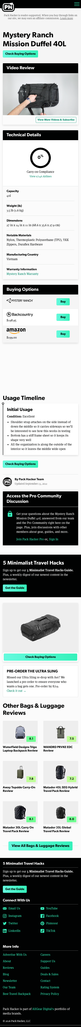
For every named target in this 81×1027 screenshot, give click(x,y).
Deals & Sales (49, 974)
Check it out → (16, 691)
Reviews (8, 968)
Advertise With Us (15, 955)
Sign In (53, 539)
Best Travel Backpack (17, 994)
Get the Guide (14, 588)
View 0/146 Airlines (41, 176)
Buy (63, 301)
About (7, 961)
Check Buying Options (20, 53)
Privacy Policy (49, 994)
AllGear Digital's (43, 1009)
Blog (6, 974)
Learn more (66, 18)
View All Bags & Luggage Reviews (40, 846)
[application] (40, 94)
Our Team (9, 987)
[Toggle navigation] (76, 4)
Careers (45, 955)
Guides (45, 968)
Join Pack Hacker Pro (30, 539)
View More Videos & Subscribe (56, 120)
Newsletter (10, 981)
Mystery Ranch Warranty (22, 274)
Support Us (47, 961)
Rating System (49, 987)
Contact (45, 981)
